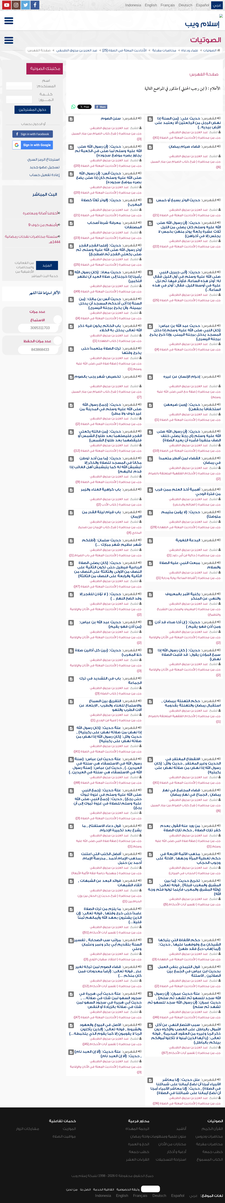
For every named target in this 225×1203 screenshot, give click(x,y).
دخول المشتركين (32, 110)
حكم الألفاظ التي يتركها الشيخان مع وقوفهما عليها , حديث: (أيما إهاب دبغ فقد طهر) (189, 944)
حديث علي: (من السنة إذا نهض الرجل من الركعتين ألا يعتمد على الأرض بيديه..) (188, 122)
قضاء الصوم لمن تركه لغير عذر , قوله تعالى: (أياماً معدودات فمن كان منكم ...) (108, 971)
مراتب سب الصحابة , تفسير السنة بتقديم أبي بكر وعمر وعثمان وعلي (108, 944)
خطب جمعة (212, 1152)
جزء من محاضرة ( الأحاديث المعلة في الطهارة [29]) (185, 527)
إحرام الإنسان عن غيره (181, 377)
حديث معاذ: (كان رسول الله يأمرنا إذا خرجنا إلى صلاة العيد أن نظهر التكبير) (108, 276)
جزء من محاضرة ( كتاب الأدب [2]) (119, 504)
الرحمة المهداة (137, 1129)
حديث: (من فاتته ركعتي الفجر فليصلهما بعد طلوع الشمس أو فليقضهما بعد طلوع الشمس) (110, 435)
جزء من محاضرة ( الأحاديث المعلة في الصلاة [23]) (108, 237)
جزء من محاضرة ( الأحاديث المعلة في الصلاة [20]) (108, 165)
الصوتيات (206, 40)
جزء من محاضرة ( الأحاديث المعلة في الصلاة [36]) (187, 1103)
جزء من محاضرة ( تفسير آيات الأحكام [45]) (112, 1044)
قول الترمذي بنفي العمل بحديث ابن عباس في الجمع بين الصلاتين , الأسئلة (189, 971)
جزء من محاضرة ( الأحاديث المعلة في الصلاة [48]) (108, 782)
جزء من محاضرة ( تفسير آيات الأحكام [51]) (112, 932)
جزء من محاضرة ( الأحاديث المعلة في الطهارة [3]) (186, 959)
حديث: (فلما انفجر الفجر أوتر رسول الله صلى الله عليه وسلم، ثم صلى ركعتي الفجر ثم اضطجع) (109, 249)
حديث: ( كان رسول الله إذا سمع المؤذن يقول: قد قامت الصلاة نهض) (189, 654)
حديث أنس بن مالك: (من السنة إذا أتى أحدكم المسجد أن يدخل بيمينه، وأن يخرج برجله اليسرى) (110, 303)
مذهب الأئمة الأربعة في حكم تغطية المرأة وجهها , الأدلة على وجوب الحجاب (188, 858)
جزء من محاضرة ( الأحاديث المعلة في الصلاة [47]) (108, 586)
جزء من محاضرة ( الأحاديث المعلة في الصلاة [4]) (108, 318)
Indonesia (133, 5)
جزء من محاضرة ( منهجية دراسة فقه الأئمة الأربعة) (106, 873)
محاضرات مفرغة (209, 1144)
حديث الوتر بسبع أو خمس (178, 200)
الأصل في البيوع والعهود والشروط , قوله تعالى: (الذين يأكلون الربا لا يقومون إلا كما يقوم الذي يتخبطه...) (105, 1029)
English (151, 5)
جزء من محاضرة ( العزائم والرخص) (197, 504)
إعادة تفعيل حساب (44, 175)
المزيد (47, 265)
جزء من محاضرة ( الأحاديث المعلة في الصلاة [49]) (108, 291)
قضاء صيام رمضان (184, 147)
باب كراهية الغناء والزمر (101, 489)
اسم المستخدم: (46, 83)
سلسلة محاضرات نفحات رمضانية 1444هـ (32, 239)
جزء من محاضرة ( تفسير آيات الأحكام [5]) (192, 904)
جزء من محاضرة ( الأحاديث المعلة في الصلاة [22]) (187, 246)
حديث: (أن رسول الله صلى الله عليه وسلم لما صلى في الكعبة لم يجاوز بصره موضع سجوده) (108, 151)
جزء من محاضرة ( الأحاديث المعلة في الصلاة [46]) (187, 1017)
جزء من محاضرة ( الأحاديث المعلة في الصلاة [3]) (108, 818)
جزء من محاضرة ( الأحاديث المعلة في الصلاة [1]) (187, 419)
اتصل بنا (85, 1189)
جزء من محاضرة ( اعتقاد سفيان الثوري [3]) (112, 959)
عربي (217, 5)
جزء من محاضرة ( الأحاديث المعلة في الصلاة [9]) (108, 482)
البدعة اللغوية (188, 540)
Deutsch (185, 5)
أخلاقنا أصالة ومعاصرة (40, 213)
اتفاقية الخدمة (103, 1189)
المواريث (69, 1129)
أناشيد (181, 1129)
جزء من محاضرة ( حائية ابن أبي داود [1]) (194, 555)
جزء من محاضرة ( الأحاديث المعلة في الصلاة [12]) (108, 450)
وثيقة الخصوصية (128, 1189)
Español (202, 5)
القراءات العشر (137, 1159)
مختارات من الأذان (172, 1144)
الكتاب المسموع (210, 1159)
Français (168, 5)
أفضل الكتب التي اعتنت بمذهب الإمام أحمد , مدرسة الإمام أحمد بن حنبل (111, 858)
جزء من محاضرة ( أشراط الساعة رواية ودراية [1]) (188, 578)
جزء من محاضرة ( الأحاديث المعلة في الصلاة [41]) (187, 137)
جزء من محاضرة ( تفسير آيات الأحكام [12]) (112, 986)
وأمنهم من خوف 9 (43, 225)
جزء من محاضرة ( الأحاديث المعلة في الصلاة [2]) (108, 424)
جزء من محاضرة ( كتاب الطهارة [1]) (117, 340)
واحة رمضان (139, 1136)
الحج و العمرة (138, 1144)
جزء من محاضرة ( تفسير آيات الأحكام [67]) (191, 1052)
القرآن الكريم (212, 1129)
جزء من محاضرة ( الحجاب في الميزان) (195, 873)
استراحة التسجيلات (171, 1159)
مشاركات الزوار (27, 1129)
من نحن (72, 1189)
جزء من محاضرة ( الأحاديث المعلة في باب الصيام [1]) (105, 555)
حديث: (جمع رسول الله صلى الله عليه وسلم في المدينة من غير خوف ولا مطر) (111, 409)
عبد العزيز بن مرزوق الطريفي (188, 132)
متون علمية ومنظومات (168, 1136)
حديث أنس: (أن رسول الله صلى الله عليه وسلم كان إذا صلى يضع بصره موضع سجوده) (109, 177)
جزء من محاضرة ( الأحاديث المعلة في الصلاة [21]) (187, 215)
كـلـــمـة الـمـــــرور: (46, 97)
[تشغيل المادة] (150, 119)
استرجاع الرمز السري (43, 159)
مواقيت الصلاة (64, 1136)
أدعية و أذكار (176, 1152)
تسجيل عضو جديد (45, 167)
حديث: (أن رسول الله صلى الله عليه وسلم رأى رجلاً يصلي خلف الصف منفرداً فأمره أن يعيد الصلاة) (189, 435)
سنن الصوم (111, 118)
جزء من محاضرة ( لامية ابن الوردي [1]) (116, 720)
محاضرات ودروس (209, 1136)
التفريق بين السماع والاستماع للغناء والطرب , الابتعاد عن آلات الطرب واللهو (110, 705)
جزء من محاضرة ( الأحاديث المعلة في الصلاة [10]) (187, 450)
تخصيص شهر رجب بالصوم (97, 377)
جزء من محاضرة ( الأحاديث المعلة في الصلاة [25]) (108, 264)
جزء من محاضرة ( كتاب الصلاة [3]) (118, 693)
